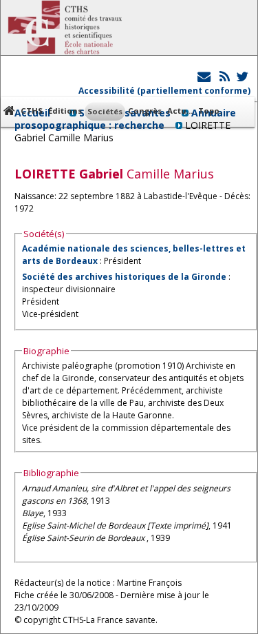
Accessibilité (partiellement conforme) (164, 90)
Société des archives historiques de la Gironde (124, 277)
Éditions (65, 110)
